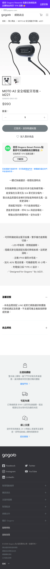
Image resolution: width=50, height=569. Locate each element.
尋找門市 (29, 168)
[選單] (47, 14)
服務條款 (6, 527)
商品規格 (6, 327)
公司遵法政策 (6, 558)
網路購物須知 (6, 554)
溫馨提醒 (6, 296)
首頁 (4, 21)
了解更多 (20, 159)
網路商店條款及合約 (9, 551)
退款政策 (6, 534)
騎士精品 (11, 21)
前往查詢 (24, 436)
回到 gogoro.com (10, 10)
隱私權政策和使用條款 (10, 547)
